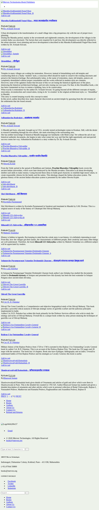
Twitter (11, 483)
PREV (3, 396)
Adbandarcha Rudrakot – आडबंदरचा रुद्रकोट (20, 118)
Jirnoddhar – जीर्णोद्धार (10, 61)
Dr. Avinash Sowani (11, 29)
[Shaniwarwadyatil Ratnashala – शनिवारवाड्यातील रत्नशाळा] (14, 360)
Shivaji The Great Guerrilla (13, 294)
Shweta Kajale (9, 164)
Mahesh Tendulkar (11, 233)
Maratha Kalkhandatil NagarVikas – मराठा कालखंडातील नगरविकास (29, 21)
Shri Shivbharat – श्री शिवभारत (14, 194)
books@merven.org (14, 440)
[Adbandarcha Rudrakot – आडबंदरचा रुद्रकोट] (11, 108)
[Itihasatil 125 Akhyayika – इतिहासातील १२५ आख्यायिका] (11, 215)
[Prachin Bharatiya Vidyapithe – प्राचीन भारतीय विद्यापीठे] (14, 146)
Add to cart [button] (5, 15)
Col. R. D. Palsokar (11, 302)
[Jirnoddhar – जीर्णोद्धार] (6, 51)
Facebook (12, 481)
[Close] (2, 452)
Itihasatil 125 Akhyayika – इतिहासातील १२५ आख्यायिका (23, 225)
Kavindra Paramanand (12, 202)
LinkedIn (11, 486)
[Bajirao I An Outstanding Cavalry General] (19, 325)
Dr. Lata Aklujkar (10, 269)
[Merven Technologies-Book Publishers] (18, 2)
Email (10, 431)
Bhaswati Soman (10, 378)
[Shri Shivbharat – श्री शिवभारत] (8, 184)
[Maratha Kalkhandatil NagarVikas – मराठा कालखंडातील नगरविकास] (16, 11)
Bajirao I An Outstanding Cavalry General (19, 334)
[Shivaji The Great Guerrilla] (13, 284)
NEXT (18, 396)
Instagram (12, 488)
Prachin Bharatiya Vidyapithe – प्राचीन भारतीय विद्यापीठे (24, 156)
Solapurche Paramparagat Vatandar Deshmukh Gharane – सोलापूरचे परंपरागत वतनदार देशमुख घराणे (42, 261)
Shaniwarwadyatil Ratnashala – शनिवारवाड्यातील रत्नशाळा (25, 370)
